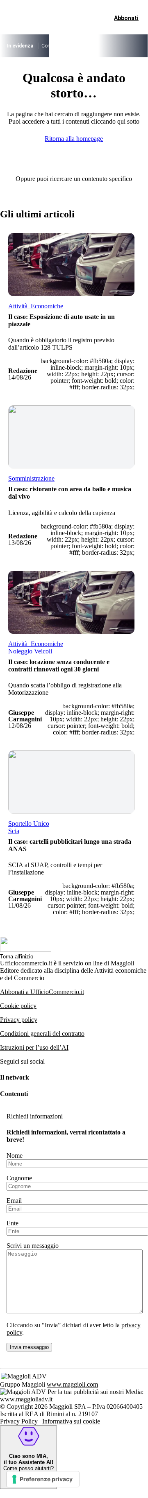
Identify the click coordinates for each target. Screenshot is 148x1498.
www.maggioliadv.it (26, 1399)
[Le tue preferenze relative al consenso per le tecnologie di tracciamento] (43, 1479)
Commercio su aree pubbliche (74, 46)
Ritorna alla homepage (74, 138)
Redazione (22, 370)
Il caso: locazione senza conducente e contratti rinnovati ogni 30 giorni (58, 665)
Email (14, 1200)
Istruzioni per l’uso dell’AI (34, 1047)
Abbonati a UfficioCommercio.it (42, 991)
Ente (12, 1223)
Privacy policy (18, 1019)
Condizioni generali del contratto (42, 1033)
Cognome (19, 1178)
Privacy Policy (19, 1421)
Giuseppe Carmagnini (25, 716)
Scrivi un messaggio (33, 1245)
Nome (15, 1155)
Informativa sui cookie (71, 1421)
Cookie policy (18, 1005)
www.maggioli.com (72, 1384)
